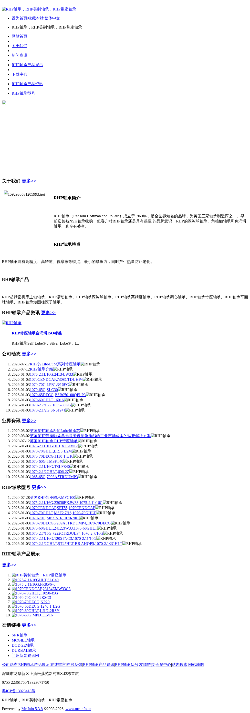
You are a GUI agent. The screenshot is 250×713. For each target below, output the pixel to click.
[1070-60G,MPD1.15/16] (32, 615)
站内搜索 (180, 665)
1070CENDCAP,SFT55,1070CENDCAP (62, 508)
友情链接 (147, 665)
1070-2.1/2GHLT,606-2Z (49, 472)
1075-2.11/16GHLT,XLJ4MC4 (54, 446)
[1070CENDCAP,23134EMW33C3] (41, 589)
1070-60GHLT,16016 (47, 400)
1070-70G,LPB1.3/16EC (49, 384)
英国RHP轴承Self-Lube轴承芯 (55, 431)
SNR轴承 (19, 635)
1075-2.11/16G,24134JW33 (51, 374)
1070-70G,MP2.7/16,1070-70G (54, 518)
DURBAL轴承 (24, 650)
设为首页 (19, 18)
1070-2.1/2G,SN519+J (47, 410)
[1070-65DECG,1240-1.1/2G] (36, 606)
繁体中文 (52, 18)
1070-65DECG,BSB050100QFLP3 (58, 395)
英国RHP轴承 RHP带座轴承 (54, 441)
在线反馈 (74, 665)
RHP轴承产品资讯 (98, 665)
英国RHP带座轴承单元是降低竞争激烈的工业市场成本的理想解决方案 (90, 436)
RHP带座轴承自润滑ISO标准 (37, 333)
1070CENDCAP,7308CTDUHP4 (56, 379)
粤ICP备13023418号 (18, 691)
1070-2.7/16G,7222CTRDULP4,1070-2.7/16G (66, 533)
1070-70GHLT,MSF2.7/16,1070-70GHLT (63, 513)
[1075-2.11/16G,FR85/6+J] (33, 584)
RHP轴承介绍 (41, 369)
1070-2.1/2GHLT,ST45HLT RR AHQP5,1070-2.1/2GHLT (76, 544)
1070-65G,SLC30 (44, 390)
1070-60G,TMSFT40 (46, 461)
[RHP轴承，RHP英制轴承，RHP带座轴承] (39, 9)
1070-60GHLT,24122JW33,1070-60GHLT (63, 528)
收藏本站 (36, 18)
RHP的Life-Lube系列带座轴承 (55, 364)
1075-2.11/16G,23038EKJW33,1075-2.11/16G (66, 503)
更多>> (29, 180)
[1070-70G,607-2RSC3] (31, 597)
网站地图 (196, 665)
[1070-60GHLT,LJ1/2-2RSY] (36, 611)
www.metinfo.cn (78, 709)
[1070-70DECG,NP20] (31, 602)
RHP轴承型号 (126, 665)
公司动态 (10, 665)
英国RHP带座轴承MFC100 (52, 497)
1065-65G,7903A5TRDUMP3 (54, 477)
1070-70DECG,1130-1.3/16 (51, 456)
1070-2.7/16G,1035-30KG (50, 405)
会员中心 (163, 665)
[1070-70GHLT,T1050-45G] (35, 593)
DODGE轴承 (23, 645)
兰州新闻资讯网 (25, 655)
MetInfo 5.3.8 (32, 709)
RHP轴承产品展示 (34, 665)
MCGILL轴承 (23, 640)
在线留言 (58, 665)
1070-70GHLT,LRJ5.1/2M (51, 451)
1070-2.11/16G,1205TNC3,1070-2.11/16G (63, 538)
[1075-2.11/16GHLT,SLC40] (35, 580)
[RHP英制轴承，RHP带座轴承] (39, 575)
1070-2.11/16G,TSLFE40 (50, 466)
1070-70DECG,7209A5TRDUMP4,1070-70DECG (70, 523)
